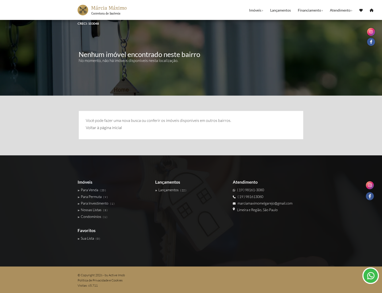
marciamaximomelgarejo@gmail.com (265, 203)
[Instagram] (370, 185)
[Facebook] (370, 196)
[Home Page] (371, 10)
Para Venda (93, 190)
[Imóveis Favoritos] (361, 10)
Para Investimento (97, 203)
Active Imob (117, 275)
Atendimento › (341, 10)
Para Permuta (94, 196)
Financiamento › (310, 10)
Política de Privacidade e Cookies (100, 280)
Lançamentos (280, 10)
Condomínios (94, 216)
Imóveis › (256, 10)
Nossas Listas (94, 210)
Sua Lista (90, 238)
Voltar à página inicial (104, 127)
